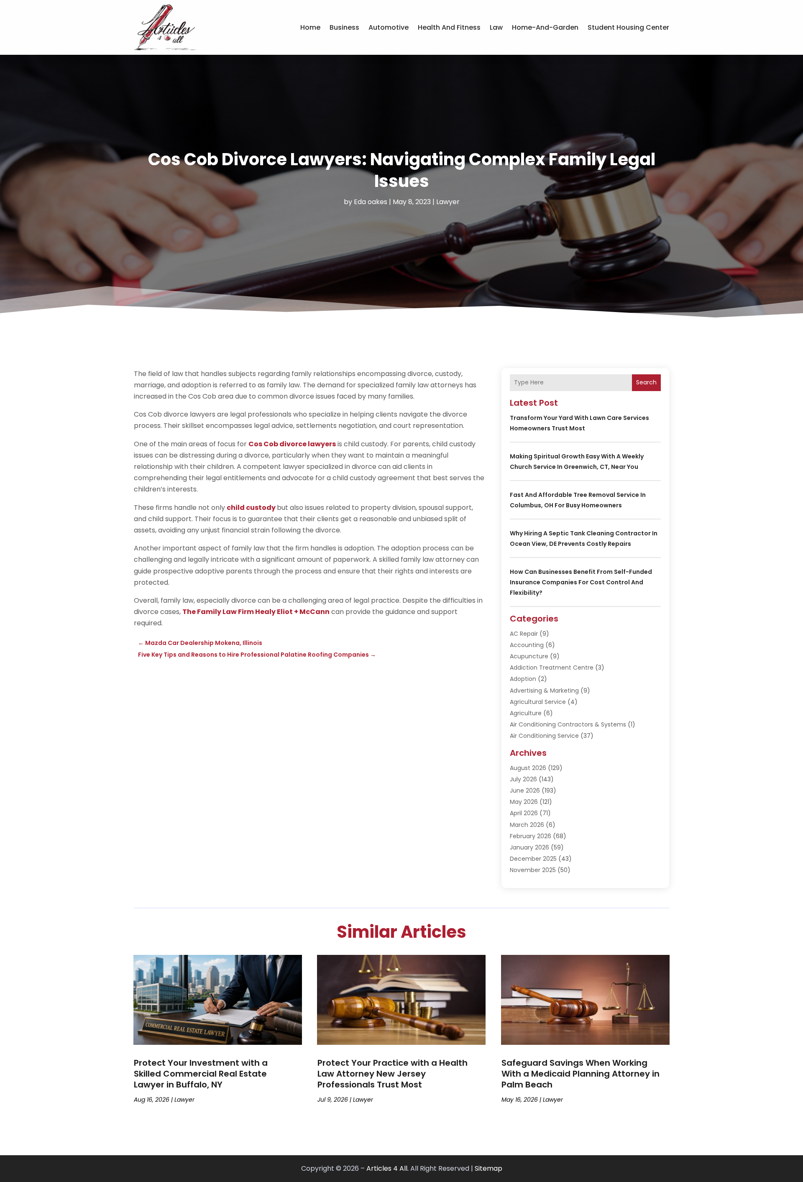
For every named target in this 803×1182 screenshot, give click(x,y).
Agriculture (526, 713)
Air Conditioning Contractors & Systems (568, 724)
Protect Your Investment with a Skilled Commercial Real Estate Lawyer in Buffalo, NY (201, 1073)
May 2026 (524, 802)
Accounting (527, 645)
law (496, 27)
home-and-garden (545, 27)
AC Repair (524, 633)
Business (344, 27)
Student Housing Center (628, 27)
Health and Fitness (449, 27)
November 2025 (533, 870)
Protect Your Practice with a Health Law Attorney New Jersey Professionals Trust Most (392, 1073)
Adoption (523, 679)
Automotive (388, 27)
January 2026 (529, 847)
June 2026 (525, 790)
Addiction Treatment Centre (551, 667)
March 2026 (527, 825)
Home (310, 27)
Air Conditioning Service (544, 736)
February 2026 (530, 836)
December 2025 (533, 859)
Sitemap (488, 1168)
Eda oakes (370, 202)
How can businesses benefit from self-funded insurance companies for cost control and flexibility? (581, 582)
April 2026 (524, 813)
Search (646, 382)
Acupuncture (529, 656)
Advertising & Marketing (544, 690)
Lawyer (448, 202)
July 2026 (523, 779)
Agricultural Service (538, 702)
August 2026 (528, 768)
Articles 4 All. (387, 1168)
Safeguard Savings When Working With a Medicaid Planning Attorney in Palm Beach (580, 1073)
